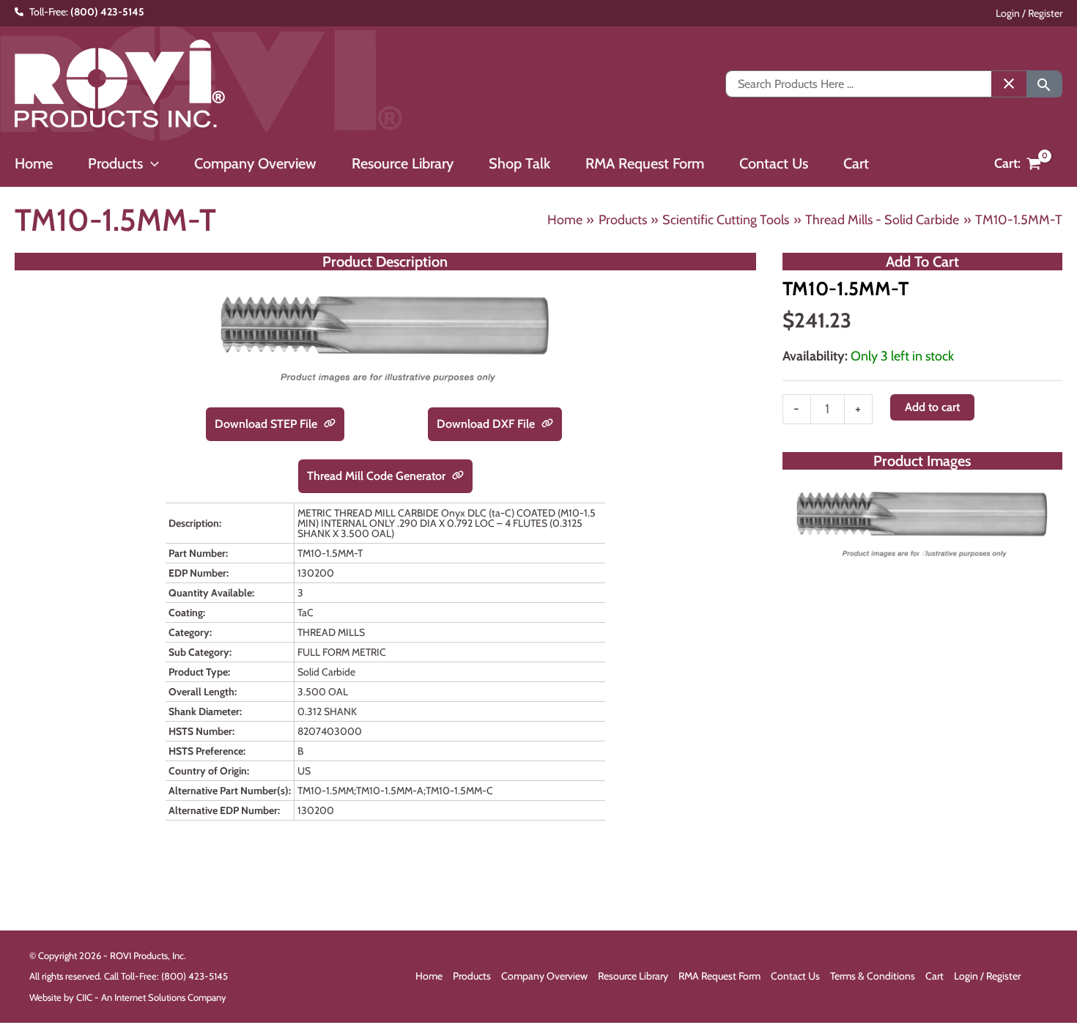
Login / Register (1029, 13)
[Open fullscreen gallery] (1048, 554)
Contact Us (795, 976)
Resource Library (633, 976)
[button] (151, 163)
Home (429, 976)
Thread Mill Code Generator (377, 476)
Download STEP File (267, 424)
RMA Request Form (719, 976)
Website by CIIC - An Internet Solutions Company (127, 997)
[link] (330, 424)
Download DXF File (487, 424)
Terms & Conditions (872, 976)
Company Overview (544, 976)
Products (472, 976)
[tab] (922, 554)
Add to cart (932, 407)
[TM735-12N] (922, 523)
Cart (934, 976)
